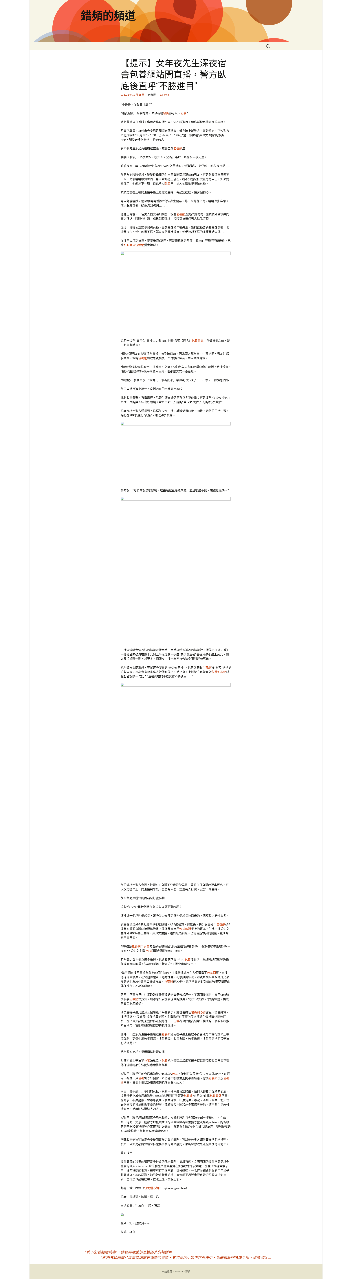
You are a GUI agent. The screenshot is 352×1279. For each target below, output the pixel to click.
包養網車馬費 (140, 946)
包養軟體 (185, 929)
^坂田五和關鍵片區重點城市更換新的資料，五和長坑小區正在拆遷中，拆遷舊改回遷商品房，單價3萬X (186, 1257)
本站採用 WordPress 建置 (176, 1271)
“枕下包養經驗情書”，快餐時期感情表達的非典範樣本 (126, 1252)
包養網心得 (198, 1012)
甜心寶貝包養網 (134, 245)
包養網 (177, 148)
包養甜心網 (219, 672)
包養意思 (197, 340)
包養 (166, 113)
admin (165, 94)
